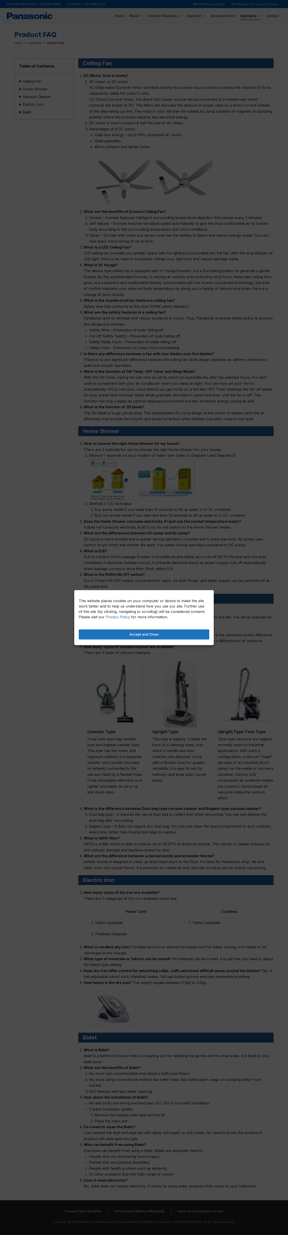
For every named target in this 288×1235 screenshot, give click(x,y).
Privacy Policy (118, 616)
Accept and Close (144, 634)
